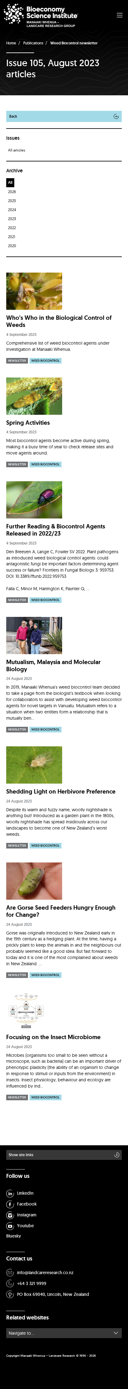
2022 (12, 227)
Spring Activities (28, 423)
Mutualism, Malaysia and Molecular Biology (53, 665)
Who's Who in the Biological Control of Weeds (59, 321)
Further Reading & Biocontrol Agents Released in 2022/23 (55, 530)
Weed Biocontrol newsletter (74, 43)
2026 (12, 191)
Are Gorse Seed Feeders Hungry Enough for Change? (61, 911)
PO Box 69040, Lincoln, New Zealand (53, 1294)
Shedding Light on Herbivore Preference (61, 791)
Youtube (25, 1225)
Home (11, 43)
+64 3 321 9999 (31, 1283)
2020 (12, 245)
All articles (16, 150)
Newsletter (17, 361)
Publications (33, 43)
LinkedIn (25, 1193)
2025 (12, 200)
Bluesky (13, 1236)
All (10, 182)
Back (13, 116)
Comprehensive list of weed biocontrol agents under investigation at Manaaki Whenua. (57, 346)
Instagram (26, 1215)
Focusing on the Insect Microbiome (53, 1037)
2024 (12, 209)
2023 (12, 218)
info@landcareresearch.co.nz (45, 1272)
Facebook (27, 1204)
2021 (11, 236)
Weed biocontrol (45, 361)
